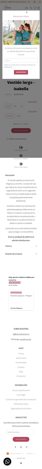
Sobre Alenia (21, 358)
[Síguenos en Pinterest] (27, 447)
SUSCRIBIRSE (21, 72)
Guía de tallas (21, 363)
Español (30, 453)
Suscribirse (21, 439)
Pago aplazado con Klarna (21, 409)
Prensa (21, 354)
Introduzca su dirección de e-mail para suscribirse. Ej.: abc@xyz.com (20, 66)
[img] (22, 282)
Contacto (21, 367)
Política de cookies (21, 404)
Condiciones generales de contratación (21, 399)
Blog (21, 372)
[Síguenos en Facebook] (15, 447)
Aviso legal (21, 395)
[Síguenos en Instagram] (21, 447)
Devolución (21, 376)
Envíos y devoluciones (21, 390)
